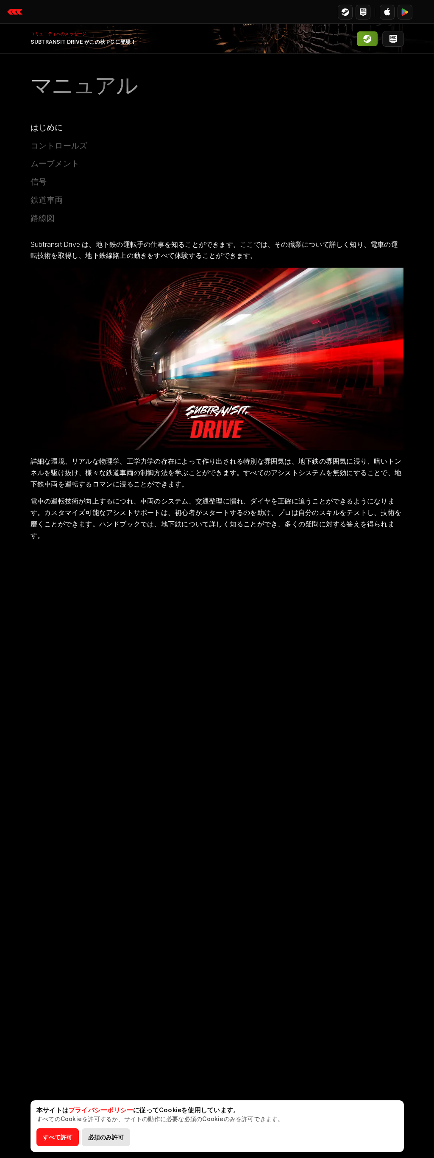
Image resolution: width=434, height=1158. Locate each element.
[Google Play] (405, 12)
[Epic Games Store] (363, 12)
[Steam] (345, 12)
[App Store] (387, 12)
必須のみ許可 (106, 1137)
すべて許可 (57, 1137)
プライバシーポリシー (101, 1110)
